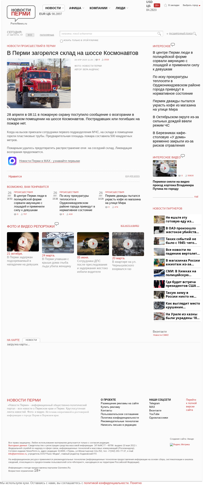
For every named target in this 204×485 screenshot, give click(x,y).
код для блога (132, 176)
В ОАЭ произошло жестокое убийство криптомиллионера (182, 230)
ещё (196, 197)
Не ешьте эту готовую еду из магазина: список (181, 219)
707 (25, 214)
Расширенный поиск (181, 33)
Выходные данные (17, 445)
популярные (47, 35)
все (30, 35)
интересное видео (167, 157)
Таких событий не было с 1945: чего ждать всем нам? (181, 241)
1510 (106, 59)
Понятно (136, 483)
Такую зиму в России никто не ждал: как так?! (180, 295)
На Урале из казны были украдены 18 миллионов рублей (182, 316)
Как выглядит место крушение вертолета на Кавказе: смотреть (183, 305)
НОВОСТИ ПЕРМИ (24, 400)
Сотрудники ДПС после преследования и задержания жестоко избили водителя (92, 264)
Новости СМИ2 (161, 335)
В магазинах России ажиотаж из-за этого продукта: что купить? (183, 262)
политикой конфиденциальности (106, 483)
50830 (191, 175)
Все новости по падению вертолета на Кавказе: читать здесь (182, 252)
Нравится (15, 176)
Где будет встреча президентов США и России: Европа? (182, 284)
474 (116, 207)
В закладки (173, 5)
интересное (162, 46)
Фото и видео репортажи (31, 226)
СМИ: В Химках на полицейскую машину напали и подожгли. (181, 273)
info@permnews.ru (17, 454)
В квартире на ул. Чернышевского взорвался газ (124, 263)
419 (71, 214)
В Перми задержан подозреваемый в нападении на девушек (22, 259)
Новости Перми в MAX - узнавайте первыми (49, 161)
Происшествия (23, 192)
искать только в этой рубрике (81, 40)
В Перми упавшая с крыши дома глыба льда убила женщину (56, 261)
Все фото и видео (130, 226)
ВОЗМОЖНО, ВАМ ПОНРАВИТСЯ (28, 186)
